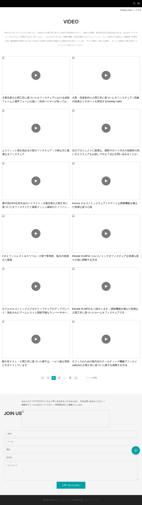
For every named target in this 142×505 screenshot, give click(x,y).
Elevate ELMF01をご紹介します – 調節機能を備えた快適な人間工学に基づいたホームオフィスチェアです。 (105, 310)
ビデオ (138, 10)
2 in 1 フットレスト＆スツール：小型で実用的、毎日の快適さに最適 (35, 258)
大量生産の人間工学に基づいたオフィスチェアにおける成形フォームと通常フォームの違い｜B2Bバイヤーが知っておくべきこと (35, 99)
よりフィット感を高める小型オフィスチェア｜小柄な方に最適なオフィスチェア (35, 152)
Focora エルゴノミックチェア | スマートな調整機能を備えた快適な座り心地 (105, 205)
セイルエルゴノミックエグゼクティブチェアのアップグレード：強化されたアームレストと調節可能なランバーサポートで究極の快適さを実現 (35, 310)
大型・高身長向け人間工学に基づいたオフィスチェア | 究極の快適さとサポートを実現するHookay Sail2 (105, 99)
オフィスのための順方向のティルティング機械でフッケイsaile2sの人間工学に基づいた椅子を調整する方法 (104, 363)
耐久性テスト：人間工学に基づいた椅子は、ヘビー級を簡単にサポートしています (35, 363)
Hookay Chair (126, 10)
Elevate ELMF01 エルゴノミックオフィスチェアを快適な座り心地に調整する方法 (105, 258)
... (65, 377)
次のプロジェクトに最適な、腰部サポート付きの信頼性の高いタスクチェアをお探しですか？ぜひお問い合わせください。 (106, 152)
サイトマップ (93, 500)
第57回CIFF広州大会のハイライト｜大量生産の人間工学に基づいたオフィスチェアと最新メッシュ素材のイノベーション (35, 205)
